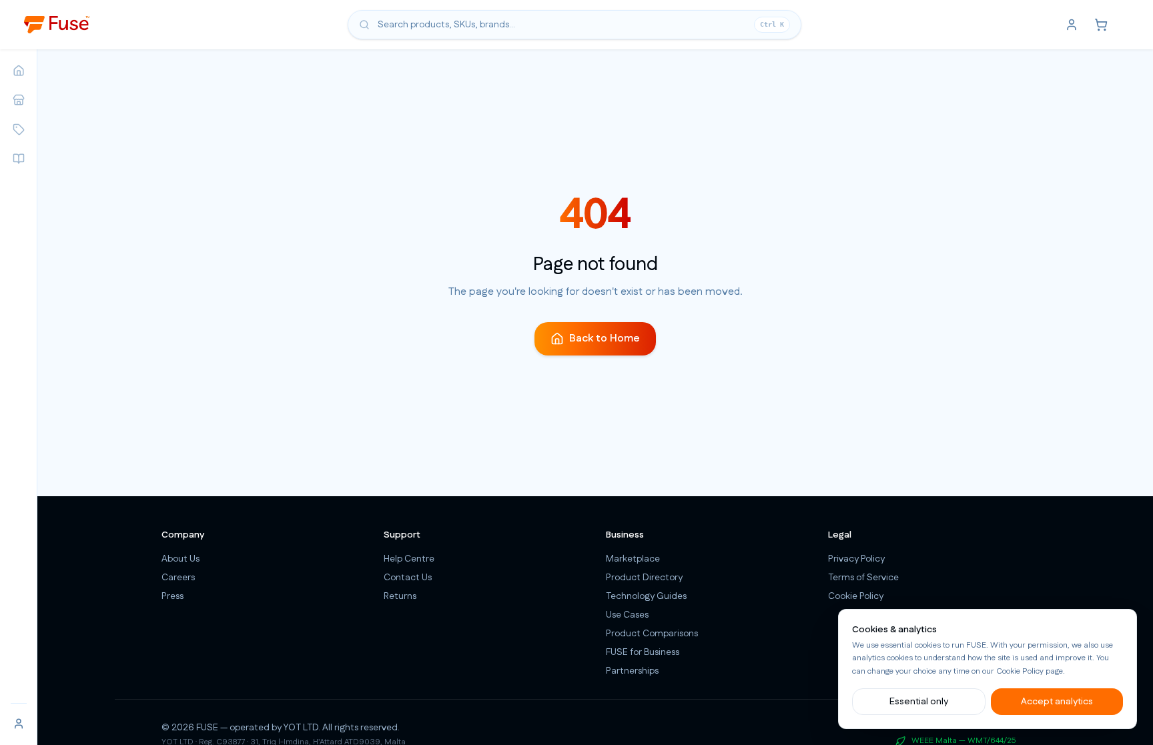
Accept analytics (1057, 701)
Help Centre (409, 559)
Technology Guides (646, 596)
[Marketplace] (18, 100)
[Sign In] (18, 723)
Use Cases (627, 615)
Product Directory (644, 577)
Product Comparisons (652, 633)
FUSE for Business (642, 652)
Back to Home (604, 338)
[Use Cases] (18, 158)
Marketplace (633, 559)
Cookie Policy (1020, 671)
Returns (400, 596)
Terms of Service (863, 577)
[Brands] (18, 129)
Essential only (918, 701)
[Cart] (1101, 25)
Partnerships (632, 671)
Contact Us (408, 577)
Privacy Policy (856, 559)
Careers (178, 577)
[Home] (18, 70)
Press (172, 596)
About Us (180, 559)
